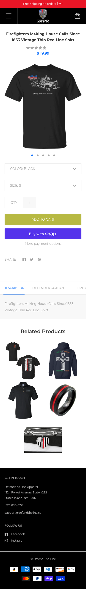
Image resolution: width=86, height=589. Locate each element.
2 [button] (38, 155)
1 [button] (32, 155)
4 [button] (49, 155)
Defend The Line (44, 559)
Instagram (18, 540)
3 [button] (43, 155)
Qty (14, 203)
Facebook (18, 534)
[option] (43, 106)
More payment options (43, 244)
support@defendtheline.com (24, 512)
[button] (36, 48)
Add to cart (43, 219)
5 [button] (54, 155)
